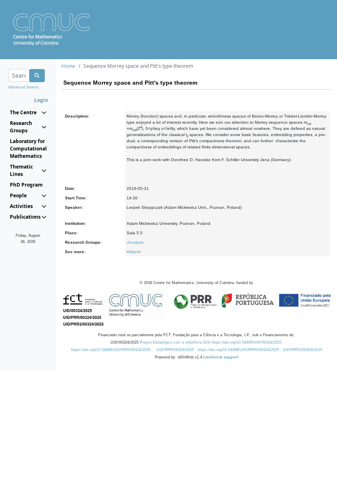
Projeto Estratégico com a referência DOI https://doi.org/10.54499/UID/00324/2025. (211, 342)
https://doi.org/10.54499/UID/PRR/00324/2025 (110, 350)
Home (68, 65)
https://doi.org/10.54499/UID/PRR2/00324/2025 (238, 350)
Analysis (135, 242)
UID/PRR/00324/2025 (175, 350)
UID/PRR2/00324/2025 (302, 350)
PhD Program (26, 184)
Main (133, 251)
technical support (221, 357)
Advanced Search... (25, 87)
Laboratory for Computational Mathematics (28, 148)
